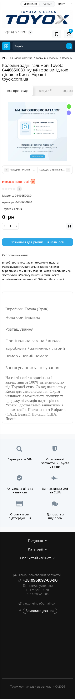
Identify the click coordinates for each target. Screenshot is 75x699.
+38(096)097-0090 (14, 32)
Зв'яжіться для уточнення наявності (37, 242)
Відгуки (45, 90)
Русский (47, 4)
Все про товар (17, 91)
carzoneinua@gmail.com (40, 603)
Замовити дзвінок (40, 610)
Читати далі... (57, 279)
